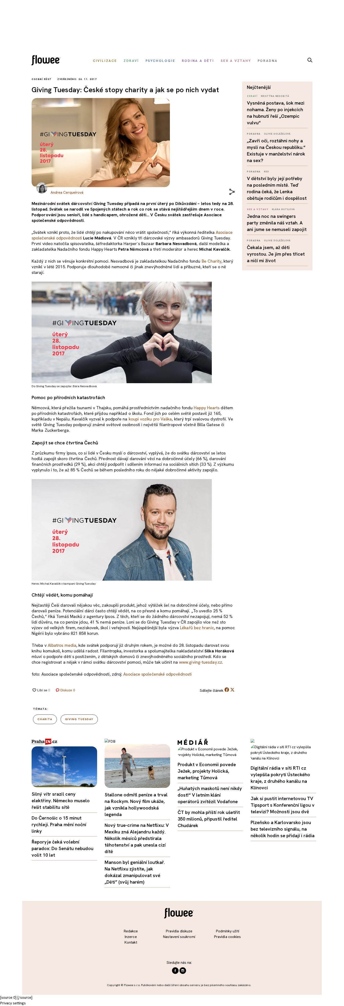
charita (44, 719)
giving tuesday (79, 719)
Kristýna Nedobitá (275, 96)
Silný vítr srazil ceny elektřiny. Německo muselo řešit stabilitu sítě (61, 800)
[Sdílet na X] (232, 689)
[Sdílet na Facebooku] (226, 690)
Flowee (47, 61)
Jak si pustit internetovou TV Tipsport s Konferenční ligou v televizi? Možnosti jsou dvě (283, 805)
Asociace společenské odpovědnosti (157, 674)
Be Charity (211, 261)
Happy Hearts (207, 407)
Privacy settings (13, 1003)
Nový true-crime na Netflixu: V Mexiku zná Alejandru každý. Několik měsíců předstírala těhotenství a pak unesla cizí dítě (137, 838)
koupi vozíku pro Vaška (150, 419)
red (266, 171)
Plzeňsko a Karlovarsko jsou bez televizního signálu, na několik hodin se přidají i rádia (283, 829)
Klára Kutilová (283, 209)
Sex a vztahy (257, 209)
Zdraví (252, 96)
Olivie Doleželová (277, 133)
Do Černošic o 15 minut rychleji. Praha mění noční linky (59, 824)
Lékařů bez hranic (197, 627)
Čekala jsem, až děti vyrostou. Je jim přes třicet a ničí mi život (276, 254)
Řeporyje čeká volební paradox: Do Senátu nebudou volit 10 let (63, 848)
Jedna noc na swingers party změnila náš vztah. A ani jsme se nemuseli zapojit (277, 222)
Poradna (254, 133)
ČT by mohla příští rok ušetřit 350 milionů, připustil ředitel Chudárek (209, 818)
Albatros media (62, 645)
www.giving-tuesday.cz (200, 662)
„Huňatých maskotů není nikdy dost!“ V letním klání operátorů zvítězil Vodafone (210, 795)
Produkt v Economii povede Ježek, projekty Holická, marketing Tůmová (207, 771)
